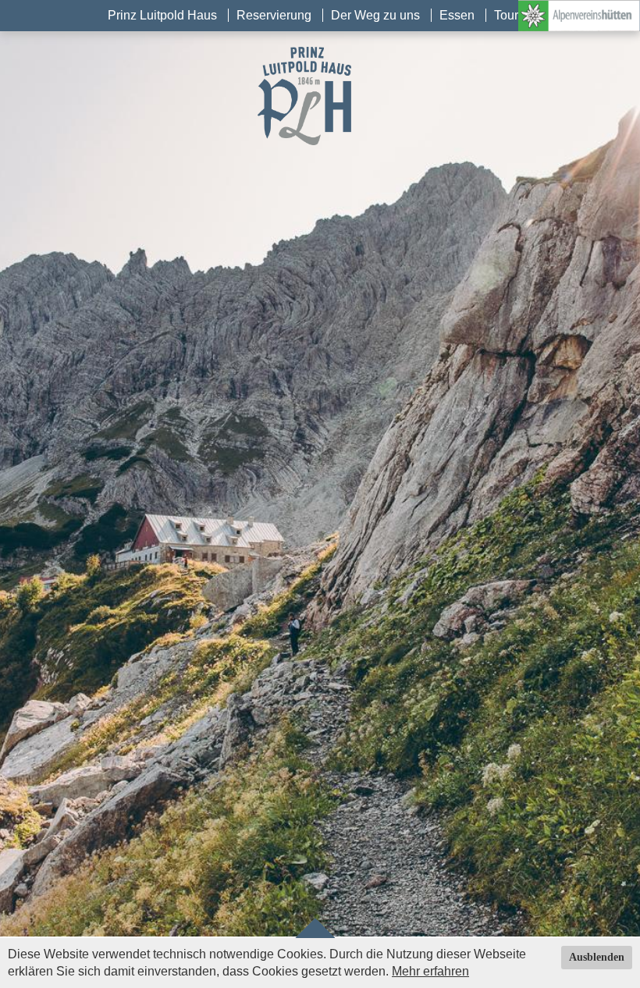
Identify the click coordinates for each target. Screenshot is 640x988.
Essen (457, 15)
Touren (513, 15)
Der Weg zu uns (375, 15)
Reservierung (273, 15)
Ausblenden (596, 957)
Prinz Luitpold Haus (162, 15)
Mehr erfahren (430, 971)
